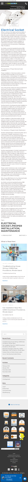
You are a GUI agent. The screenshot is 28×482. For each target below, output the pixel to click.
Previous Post (7, 235)
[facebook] (9, 469)
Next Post (22, 235)
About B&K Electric (14, 461)
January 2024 (6, 368)
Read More (5, 280)
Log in (4, 386)
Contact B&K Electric (14, 459)
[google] (16, 469)
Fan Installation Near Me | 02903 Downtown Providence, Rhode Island (14, 310)
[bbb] (19, 469)
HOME (14, 453)
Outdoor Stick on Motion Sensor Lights (12, 352)
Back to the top (15, 404)
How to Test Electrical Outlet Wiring (12, 354)
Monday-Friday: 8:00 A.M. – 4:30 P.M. (17, 8)
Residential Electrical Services (14, 455)
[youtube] (12, 469)
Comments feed (7, 390)
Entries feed (6, 388)
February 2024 (6, 366)
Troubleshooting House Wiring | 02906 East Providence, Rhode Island (12, 268)
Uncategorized (18, 13)
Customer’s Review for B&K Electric (14, 456)
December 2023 (7, 370)
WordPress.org (6, 392)
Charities (14, 462)
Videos (14, 458)
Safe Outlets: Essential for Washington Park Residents (14, 18)
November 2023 (7, 371)
